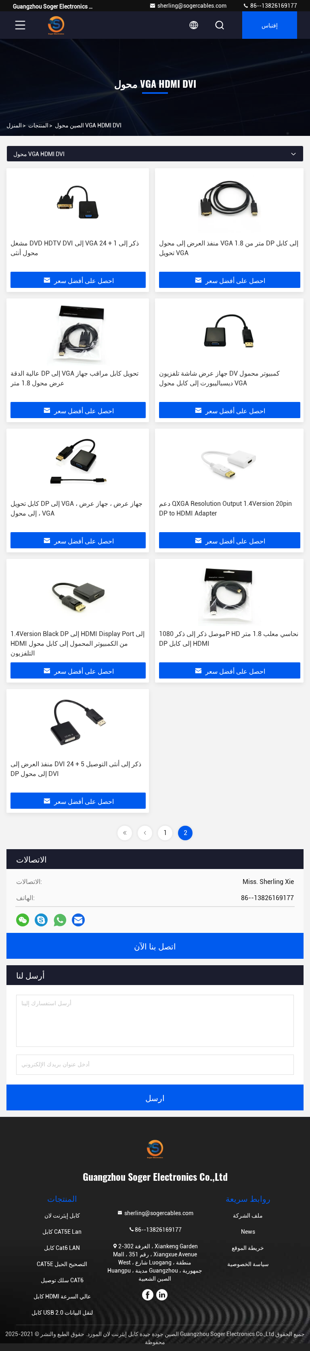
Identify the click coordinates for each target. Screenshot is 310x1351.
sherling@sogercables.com (191, 5)
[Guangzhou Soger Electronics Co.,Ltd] (56, 25)
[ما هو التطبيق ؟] (60, 920)
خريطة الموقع (248, 1248)
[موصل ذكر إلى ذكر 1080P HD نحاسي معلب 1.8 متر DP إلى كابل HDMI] (229, 594)
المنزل (14, 125)
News (248, 1231)
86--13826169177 (273, 5)
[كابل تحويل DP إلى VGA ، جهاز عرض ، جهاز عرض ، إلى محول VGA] (78, 464)
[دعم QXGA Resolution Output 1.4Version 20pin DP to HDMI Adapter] (229, 464)
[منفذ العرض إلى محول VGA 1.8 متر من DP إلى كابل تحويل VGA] (229, 203)
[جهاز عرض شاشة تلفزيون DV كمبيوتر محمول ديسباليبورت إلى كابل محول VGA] (229, 334)
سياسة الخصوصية (248, 1264)
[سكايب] (41, 920)
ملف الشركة (248, 1215)
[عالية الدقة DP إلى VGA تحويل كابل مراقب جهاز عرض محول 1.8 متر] (78, 334)
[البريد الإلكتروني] (78, 920)
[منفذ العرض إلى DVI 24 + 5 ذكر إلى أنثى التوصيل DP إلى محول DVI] (78, 724)
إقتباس (270, 25)
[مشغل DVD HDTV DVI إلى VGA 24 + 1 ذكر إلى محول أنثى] (78, 203)
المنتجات (38, 125)
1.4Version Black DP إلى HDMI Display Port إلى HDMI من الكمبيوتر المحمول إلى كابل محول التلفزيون (77, 643)
